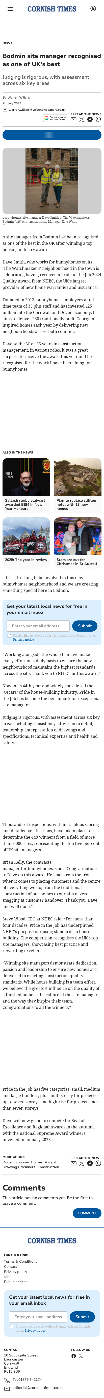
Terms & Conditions (20, 1261)
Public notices (15, 1281)
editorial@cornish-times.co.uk (37, 1388)
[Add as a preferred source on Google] (55, 118)
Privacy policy (15, 1271)
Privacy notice (23, 639)
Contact (10, 1266)
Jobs (7, 1276)
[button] (10, 9)
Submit (85, 626)
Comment (87, 1213)
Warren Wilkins (19, 98)
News (7, 43)
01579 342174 (30, 1380)
